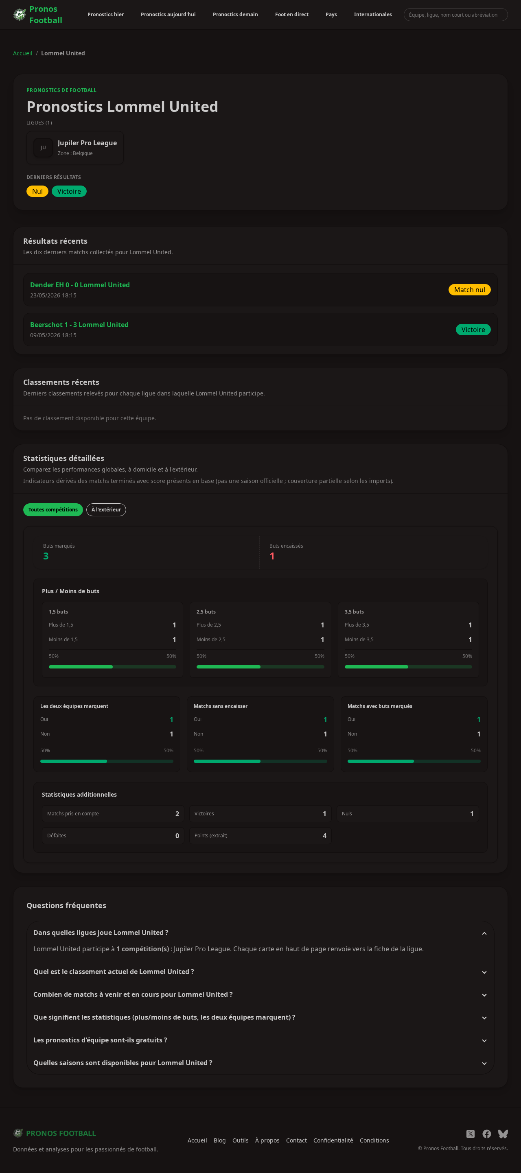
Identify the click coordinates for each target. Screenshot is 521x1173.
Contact (296, 1140)
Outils (240, 1140)
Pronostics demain (235, 14)
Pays (331, 14)
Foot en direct (292, 14)
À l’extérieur (106, 509)
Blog (220, 1140)
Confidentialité (333, 1140)
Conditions (374, 1140)
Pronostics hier (106, 14)
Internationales (373, 14)
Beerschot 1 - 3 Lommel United (79, 324)
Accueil (23, 53)
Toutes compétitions (53, 509)
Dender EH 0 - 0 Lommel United (80, 284)
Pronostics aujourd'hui (168, 14)
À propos (267, 1140)
